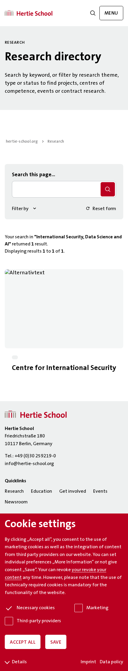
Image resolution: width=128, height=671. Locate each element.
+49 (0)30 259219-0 (35, 456)
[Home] (28, 13)
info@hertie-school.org (29, 463)
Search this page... (33, 175)
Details (19, 662)
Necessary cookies (36, 608)
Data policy (111, 662)
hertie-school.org (22, 142)
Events (100, 491)
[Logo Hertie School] (36, 414)
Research (56, 142)
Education (41, 491)
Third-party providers (39, 621)
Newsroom (16, 502)
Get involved (72, 491)
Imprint (88, 662)
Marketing (97, 608)
